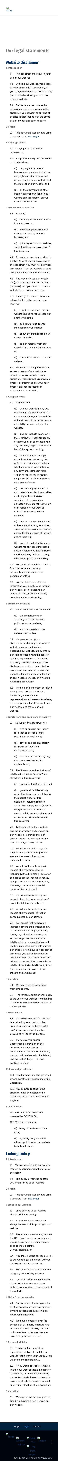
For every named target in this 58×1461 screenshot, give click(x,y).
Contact (37, 1426)
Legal (26, 1426)
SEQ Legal (33, 136)
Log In (17, 1426)
